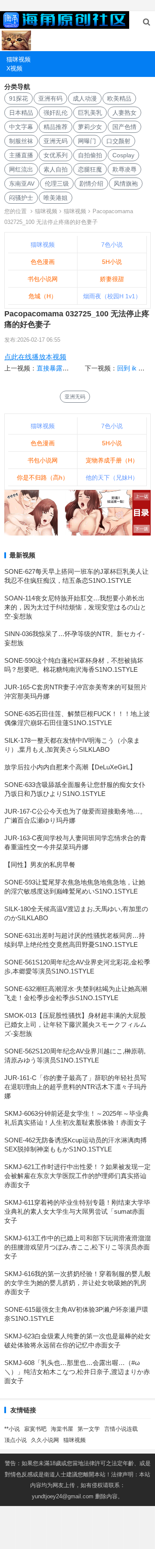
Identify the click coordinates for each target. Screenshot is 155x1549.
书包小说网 (43, 279)
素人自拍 (55, 169)
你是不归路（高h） (42, 477)
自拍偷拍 (90, 155)
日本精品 (21, 112)
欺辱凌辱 (124, 169)
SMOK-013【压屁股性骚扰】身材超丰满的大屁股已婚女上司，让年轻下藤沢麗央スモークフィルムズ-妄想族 (75, 1024)
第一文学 (89, 1429)
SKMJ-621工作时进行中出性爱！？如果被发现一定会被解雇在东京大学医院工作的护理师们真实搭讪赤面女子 (77, 1175)
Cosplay (123, 155)
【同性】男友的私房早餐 (39, 864)
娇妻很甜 (112, 279)
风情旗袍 (126, 183)
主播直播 (21, 155)
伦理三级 (57, 183)
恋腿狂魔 (90, 169)
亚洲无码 (55, 141)
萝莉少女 (90, 126)
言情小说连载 (121, 1429)
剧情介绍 (91, 183)
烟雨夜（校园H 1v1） (112, 296)
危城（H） (42, 296)
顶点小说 (15, 1440)
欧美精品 (119, 98)
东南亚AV (21, 183)
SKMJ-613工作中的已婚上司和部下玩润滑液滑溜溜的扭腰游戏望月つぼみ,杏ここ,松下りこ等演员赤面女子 (77, 1247)
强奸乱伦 (55, 112)
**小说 (12, 1429)
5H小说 (112, 261)
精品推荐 (55, 126)
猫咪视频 (18, 59)
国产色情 (124, 126)
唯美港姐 (55, 197)
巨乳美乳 (90, 112)
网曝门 (87, 141)
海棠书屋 (62, 1429)
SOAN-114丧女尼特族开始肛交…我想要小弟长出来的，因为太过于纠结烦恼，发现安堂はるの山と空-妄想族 (75, 607)
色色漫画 (43, 261)
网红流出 (21, 169)
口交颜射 (118, 141)
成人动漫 (85, 98)
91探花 (18, 98)
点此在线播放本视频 (35, 357)
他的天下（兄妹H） (112, 477)
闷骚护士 (21, 197)
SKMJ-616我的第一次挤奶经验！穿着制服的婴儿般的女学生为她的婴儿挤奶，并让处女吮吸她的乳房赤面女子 (77, 1282)
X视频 (14, 68)
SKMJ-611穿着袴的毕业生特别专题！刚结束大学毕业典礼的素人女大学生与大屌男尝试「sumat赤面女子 (77, 1211)
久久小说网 (45, 1440)
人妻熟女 (124, 112)
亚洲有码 (50, 98)
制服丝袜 (21, 141)
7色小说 (112, 244)
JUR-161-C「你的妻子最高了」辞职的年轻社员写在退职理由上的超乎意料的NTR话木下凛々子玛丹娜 (75, 1086)
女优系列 (55, 155)
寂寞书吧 (35, 1429)
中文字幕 (21, 126)
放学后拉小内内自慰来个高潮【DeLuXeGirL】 (70, 767)
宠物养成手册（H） (112, 460)
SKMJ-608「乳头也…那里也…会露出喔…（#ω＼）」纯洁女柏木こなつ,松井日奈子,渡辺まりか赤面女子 (77, 1371)
